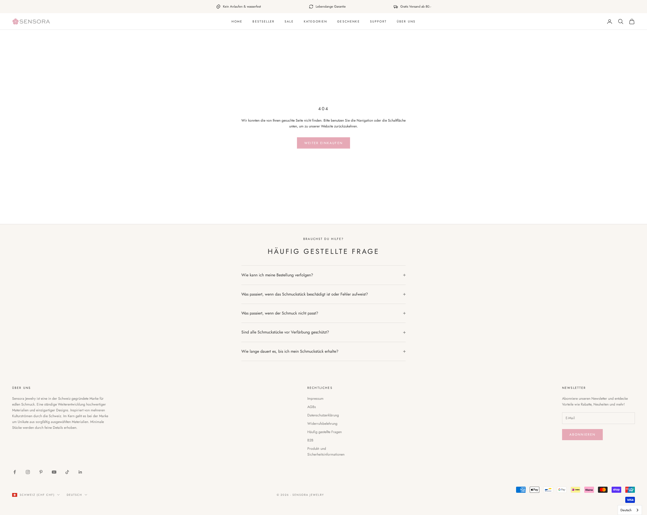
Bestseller (263, 21)
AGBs (311, 406)
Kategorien (315, 21)
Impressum (315, 398)
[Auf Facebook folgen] (14, 472)
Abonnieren (582, 434)
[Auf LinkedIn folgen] (80, 472)
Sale (289, 21)
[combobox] (630, 510)
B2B (310, 440)
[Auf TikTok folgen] (67, 472)
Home (237, 21)
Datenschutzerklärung (323, 415)
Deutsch (74, 495)
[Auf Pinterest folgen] (40, 472)
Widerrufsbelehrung (322, 423)
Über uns (406, 21)
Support (378, 21)
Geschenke (348, 21)
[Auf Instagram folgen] (27, 472)
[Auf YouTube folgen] (54, 472)
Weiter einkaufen (323, 143)
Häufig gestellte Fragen (324, 431)
